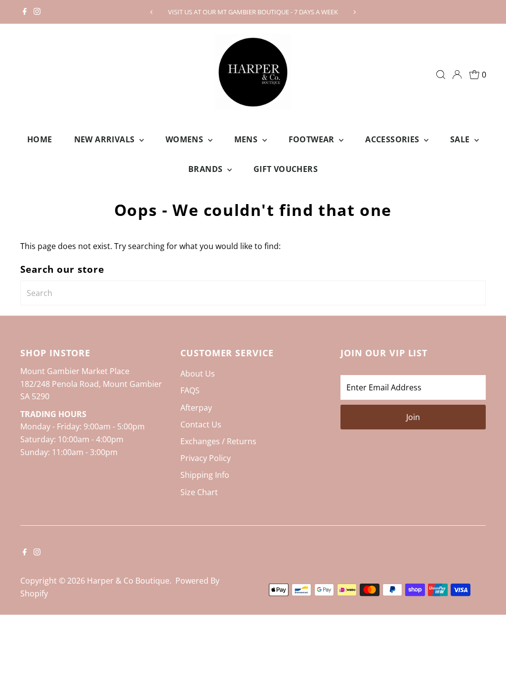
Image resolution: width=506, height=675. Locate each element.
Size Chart (199, 492)
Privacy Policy (205, 458)
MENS (247, 139)
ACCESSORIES (393, 139)
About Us (197, 373)
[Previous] (151, 12)
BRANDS (206, 169)
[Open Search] (440, 74)
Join (413, 417)
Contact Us (200, 424)
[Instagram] (37, 12)
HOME (39, 139)
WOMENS (186, 139)
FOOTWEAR (313, 139)
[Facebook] (24, 12)
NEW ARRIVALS (105, 139)
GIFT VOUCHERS (285, 169)
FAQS (190, 390)
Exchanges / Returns (218, 441)
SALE (461, 139)
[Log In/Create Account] (457, 74)
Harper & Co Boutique (128, 580)
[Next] (354, 12)
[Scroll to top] (486, 648)
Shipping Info (204, 474)
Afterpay (196, 407)
